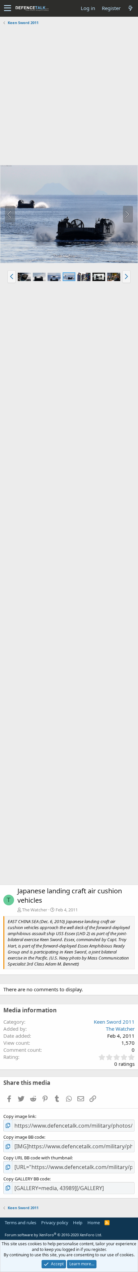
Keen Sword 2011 (114, 1021)
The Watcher (34, 910)
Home (93, 1223)
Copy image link (19, 1116)
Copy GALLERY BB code (26, 1179)
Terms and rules (20, 1223)
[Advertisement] (69, 96)
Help (77, 1223)
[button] (7, 8)
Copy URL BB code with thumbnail (37, 1158)
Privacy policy (54, 1223)
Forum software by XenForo (53, 1234)
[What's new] (130, 8)
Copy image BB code (23, 1137)
